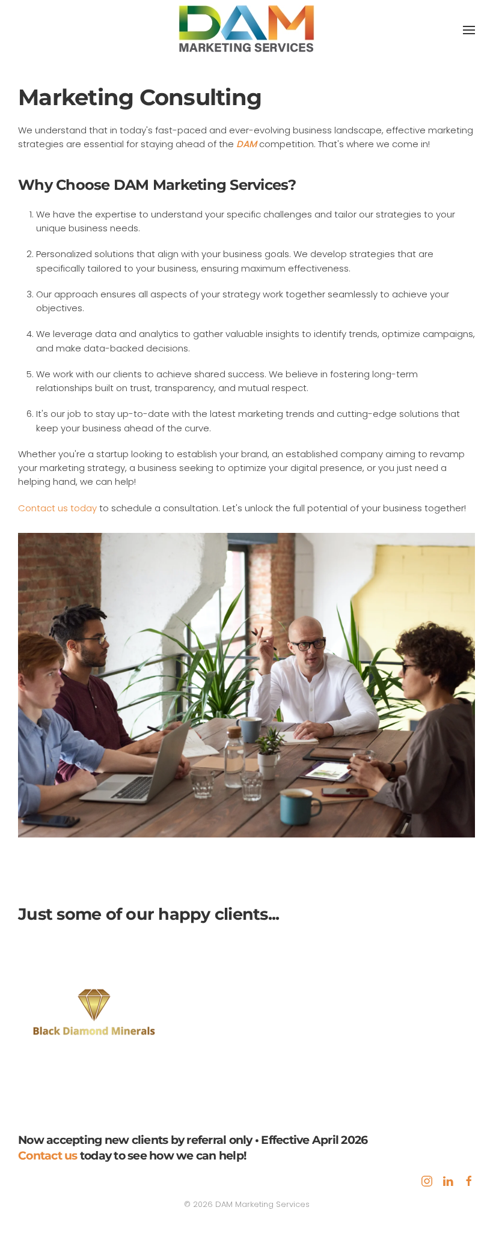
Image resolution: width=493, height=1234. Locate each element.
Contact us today (57, 508)
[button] (469, 30)
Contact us (48, 1156)
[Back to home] (246, 30)
